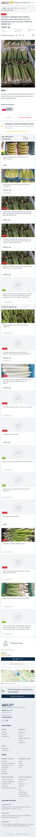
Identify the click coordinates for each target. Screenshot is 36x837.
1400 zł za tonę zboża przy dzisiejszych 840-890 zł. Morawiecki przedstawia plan (16, 816)
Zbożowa (4, 761)
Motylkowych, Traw (7, 765)
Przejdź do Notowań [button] (17, 696)
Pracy (20, 790)
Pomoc (21, 736)
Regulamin (22, 742)
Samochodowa (23, 779)
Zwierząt (21, 765)
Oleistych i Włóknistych (8, 763)
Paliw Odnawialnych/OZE (9, 788)
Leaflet (17, 681)
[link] (4, 8)
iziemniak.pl (5, 750)
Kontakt (4, 732)
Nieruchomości (23, 794)
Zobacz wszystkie (26, 137)
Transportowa (23, 792)
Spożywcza (22, 784)
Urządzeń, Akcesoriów (8, 781)
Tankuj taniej (5, 736)
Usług (20, 781)
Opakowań (5, 786)
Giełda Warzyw (14, 8)
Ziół (20, 788)
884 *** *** (19, 659)
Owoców (4, 771)
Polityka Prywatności (24, 738)
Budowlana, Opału (24, 796)
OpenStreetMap (25, 681)
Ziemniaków (5, 767)
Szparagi (22, 8)
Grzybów (21, 786)
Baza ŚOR (4, 734)
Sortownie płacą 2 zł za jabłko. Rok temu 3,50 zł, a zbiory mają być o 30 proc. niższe (16, 807)
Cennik (21, 740)
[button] (11, 2)
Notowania (5, 748)
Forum (20, 734)
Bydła (20, 761)
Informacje (22, 732)
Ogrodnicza (5, 774)
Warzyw (4, 769)
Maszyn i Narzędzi (7, 779)
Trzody (21, 763)
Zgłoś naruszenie (26, 117)
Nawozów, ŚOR (6, 784)
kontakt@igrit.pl (7, 717)
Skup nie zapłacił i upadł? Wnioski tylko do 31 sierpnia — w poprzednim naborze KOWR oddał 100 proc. (17, 825)
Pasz (20, 767)
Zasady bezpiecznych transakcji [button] (16, 131)
